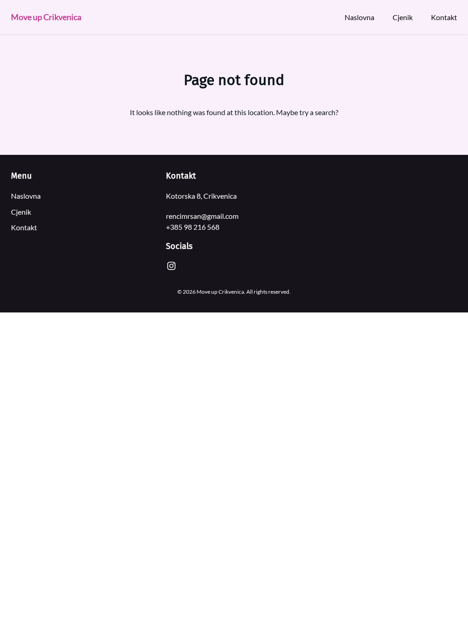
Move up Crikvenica (46, 17)
